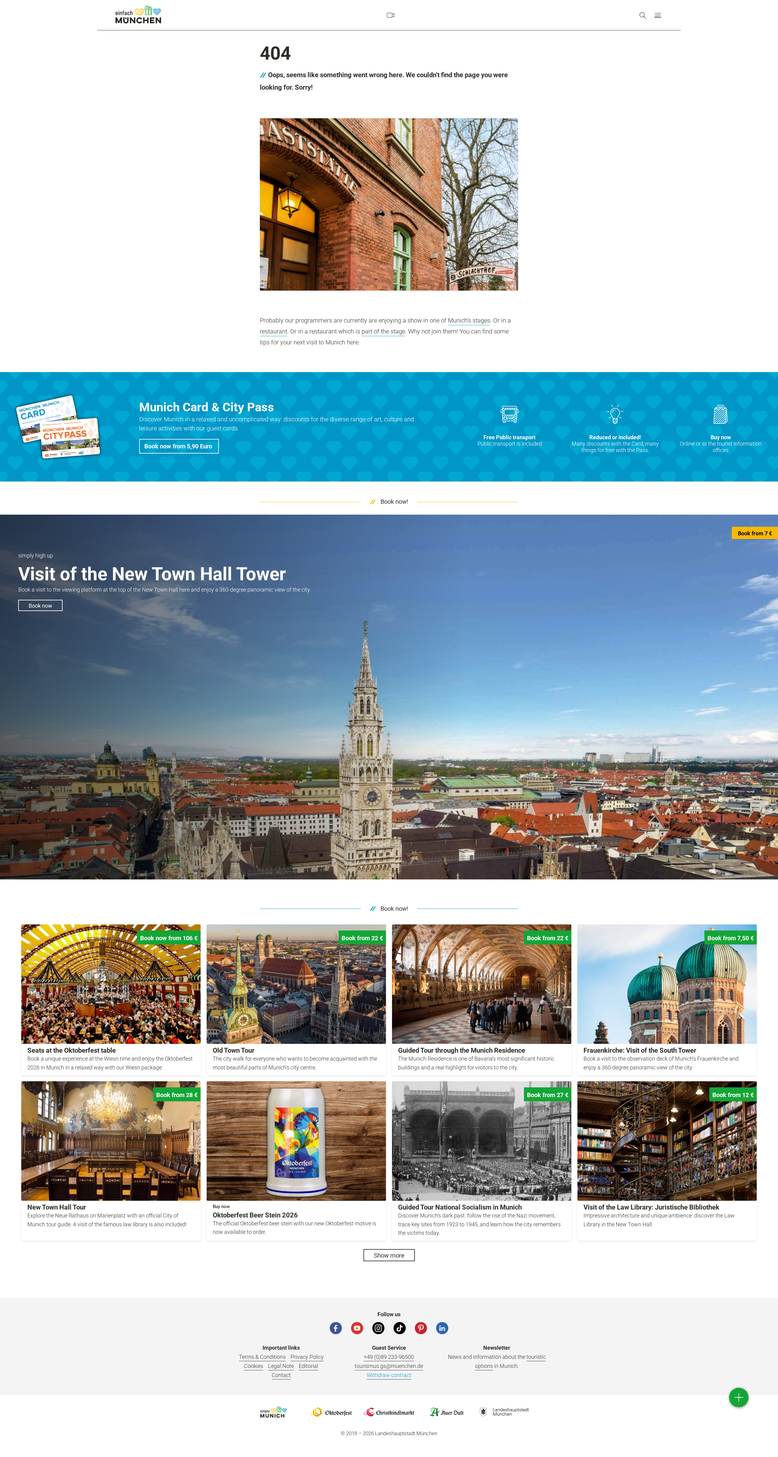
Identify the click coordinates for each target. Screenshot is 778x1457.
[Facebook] (336, 1328)
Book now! (394, 501)
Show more (389, 1255)
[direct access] (739, 1397)
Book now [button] (40, 605)
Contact (281, 1375)
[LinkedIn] (442, 1328)
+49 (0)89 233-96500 (389, 1357)
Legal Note (281, 1366)
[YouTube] (357, 1328)
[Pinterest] (421, 1328)
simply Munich (138, 14)
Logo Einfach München (273, 1412)
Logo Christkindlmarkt (389, 1412)
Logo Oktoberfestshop (331, 1412)
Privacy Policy (307, 1357)
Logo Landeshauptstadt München (504, 1412)
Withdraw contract (389, 1375)
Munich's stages (469, 320)
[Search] (642, 15)
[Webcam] (390, 15)
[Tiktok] (400, 1328)
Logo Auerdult (447, 1412)
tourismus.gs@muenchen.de (389, 1366)
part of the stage (383, 331)
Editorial (308, 1366)
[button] (658, 15)
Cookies (253, 1366)
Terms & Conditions (262, 1357)
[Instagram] (378, 1328)
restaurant (273, 331)
